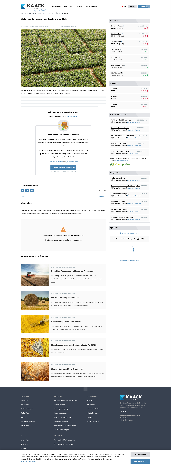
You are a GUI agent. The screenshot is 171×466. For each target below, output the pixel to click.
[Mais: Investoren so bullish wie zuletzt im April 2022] (35, 347)
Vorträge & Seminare (28, 421)
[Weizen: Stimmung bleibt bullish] (35, 300)
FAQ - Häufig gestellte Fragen (64, 444)
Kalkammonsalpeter (118, 178)
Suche (131, 6)
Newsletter (24, 444)
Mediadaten (25, 425)
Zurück (23, 196)
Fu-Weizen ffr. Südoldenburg (121, 120)
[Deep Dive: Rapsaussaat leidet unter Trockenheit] (35, 275)
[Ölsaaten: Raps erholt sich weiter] (35, 324)
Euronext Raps (116, 34)
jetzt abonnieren (72, 162)
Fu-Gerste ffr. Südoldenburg (120, 128)
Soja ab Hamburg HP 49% (120, 151)
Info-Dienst (43, 13)
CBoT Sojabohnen (117, 65)
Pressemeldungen (93, 421)
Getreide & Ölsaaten (55, 13)
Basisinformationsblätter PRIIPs (65, 425)
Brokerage (24, 400)
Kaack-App (24, 448)
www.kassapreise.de (121, 160)
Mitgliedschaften (92, 413)
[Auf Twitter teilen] (32, 190)
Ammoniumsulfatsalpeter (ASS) (122, 217)
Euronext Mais (116, 42)
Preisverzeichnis (59, 405)
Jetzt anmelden (72, 116)
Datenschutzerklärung (28, 461)
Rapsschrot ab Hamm (118, 143)
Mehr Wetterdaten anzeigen (129, 261)
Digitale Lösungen (27, 409)
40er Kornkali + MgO (118, 201)
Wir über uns (91, 405)
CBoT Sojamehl (116, 73)
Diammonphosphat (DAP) (120, 194)
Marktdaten (25, 413)
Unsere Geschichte (93, 409)
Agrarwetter (25, 440)
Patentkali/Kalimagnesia (119, 209)
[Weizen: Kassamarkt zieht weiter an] (35, 371)
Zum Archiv (102, 196)
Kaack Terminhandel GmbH (29, 13)
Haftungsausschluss (60, 413)
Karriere (90, 417)
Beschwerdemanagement (62, 417)
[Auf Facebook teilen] (27, 190)
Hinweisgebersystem (61, 421)
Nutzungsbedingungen (61, 409)
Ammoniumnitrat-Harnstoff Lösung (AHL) (125, 186)
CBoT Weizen (115, 49)
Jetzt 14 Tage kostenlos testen (63, 167)
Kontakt (90, 400)
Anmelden (143, 6)
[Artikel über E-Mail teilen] (22, 190)
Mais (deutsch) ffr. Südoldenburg (122, 136)
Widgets (23, 417)
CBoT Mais (114, 57)
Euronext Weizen (117, 26)
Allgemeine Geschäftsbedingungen (65, 400)
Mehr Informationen (56, 162)
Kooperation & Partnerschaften (64, 440)
